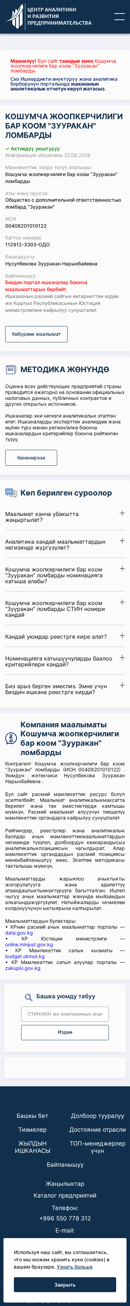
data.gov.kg (19, 933)
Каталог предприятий (65, 1195)
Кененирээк (31, 458)
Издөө (65, 1032)
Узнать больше (75, 1267)
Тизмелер (32, 1129)
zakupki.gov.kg (23, 968)
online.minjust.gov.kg (29, 944)
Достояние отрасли (97, 1129)
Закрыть (65, 1285)
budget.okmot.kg (25, 956)
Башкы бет (32, 1115)
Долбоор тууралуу (97, 1115)
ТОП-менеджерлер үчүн (97, 1147)
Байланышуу (65, 1164)
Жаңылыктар (65, 1183)
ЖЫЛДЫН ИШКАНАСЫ (32, 1147)
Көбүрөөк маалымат (36, 334)
